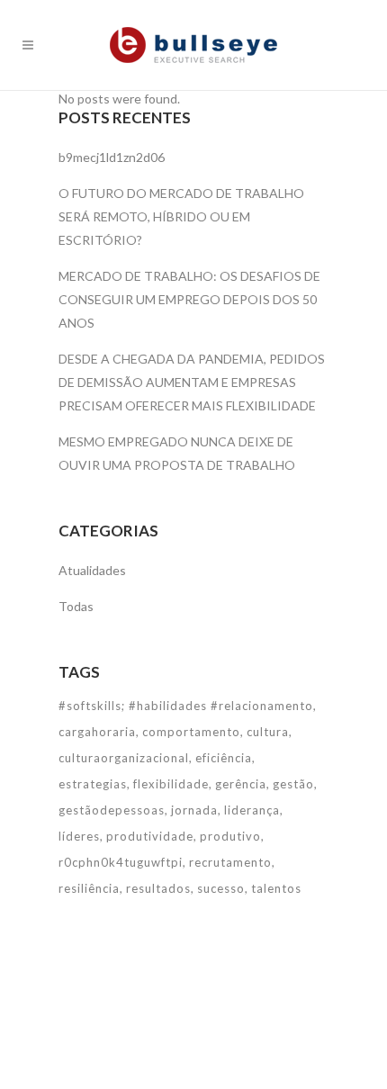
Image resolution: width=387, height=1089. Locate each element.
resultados (158, 888)
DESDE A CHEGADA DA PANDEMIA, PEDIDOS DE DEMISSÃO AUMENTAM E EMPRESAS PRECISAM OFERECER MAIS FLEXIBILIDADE (191, 382)
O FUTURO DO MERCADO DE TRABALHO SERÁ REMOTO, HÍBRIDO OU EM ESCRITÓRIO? (181, 216)
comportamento (191, 731)
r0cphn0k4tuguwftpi (120, 862)
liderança (252, 810)
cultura (268, 731)
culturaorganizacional (123, 758)
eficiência (223, 758)
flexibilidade (171, 784)
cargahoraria (97, 731)
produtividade (150, 836)
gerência (240, 784)
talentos (276, 888)
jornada (194, 810)
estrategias (92, 784)
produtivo (230, 836)
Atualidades (92, 570)
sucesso (221, 888)
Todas (76, 606)
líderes (79, 836)
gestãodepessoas (111, 810)
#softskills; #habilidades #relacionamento (185, 705)
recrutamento (230, 862)
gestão (293, 784)
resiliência (89, 888)
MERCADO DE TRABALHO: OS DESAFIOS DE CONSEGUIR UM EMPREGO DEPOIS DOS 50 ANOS (189, 299)
